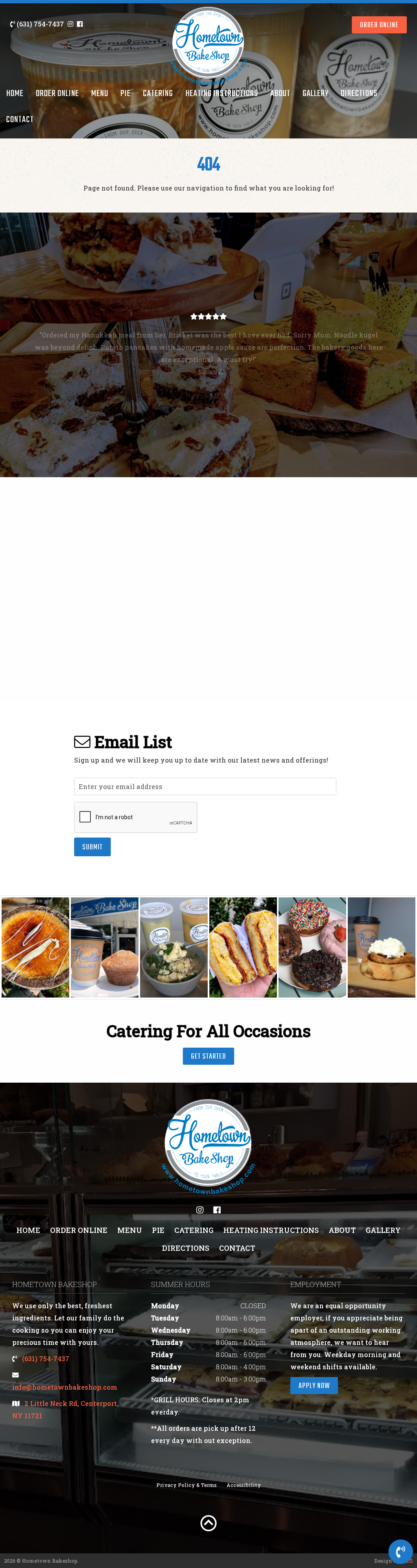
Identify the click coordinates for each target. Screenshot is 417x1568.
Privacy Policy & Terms (186, 1485)
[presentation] (136, 817)
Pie (126, 94)
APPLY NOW (314, 1386)
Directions (359, 94)
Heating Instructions (221, 94)
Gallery (316, 94)
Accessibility (243, 1485)
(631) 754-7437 (39, 24)
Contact (20, 120)
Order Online (57, 94)
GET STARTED (208, 1057)
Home (15, 94)
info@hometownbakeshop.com (64, 1387)
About (280, 94)
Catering (158, 94)
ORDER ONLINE (379, 25)
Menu (99, 94)
